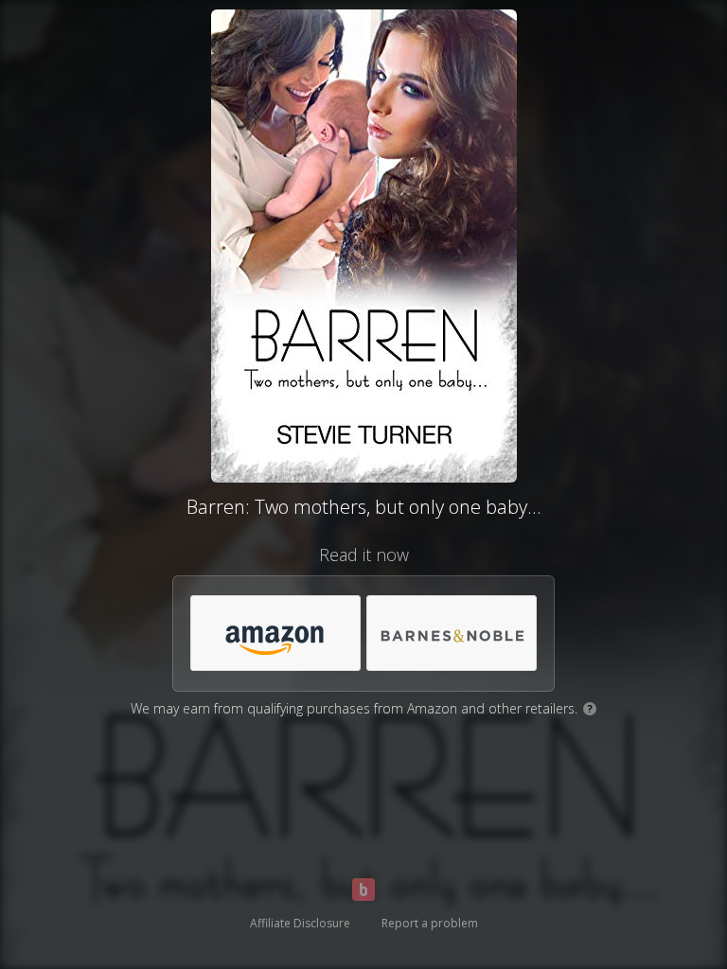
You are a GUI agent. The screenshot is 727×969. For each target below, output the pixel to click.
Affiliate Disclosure (300, 923)
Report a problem (429, 923)
